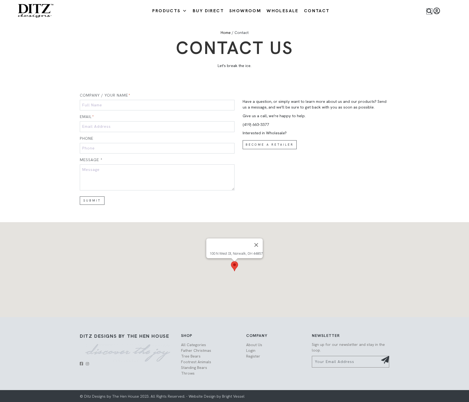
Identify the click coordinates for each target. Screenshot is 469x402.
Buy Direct (208, 11)
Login (250, 350)
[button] (429, 11)
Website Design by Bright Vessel (216, 396)
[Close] (256, 244)
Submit (92, 200)
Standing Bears (194, 367)
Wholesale (283, 11)
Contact (317, 11)
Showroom (245, 11)
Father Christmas (196, 350)
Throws (188, 373)
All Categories (193, 344)
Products (166, 11)
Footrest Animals (196, 361)
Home (226, 32)
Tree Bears (191, 356)
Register (253, 356)
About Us (254, 344)
